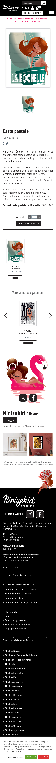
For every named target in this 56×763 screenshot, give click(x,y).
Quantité (20, 217)
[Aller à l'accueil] (11, 10)
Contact (25, 8)
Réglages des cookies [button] (15, 628)
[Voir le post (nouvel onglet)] (15, 444)
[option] (28, 104)
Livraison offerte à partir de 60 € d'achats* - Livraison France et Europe (28, 20)
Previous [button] (5, 315)
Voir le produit (11, 251)
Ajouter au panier (28, 223)
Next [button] (50, 315)
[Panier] (37, 8)
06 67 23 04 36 (12, 567)
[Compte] (32, 8)
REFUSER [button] (44, 757)
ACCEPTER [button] (31, 757)
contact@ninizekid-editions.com (21, 575)
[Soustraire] (29, 217)
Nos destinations (31, 13)
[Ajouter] (39, 217)
